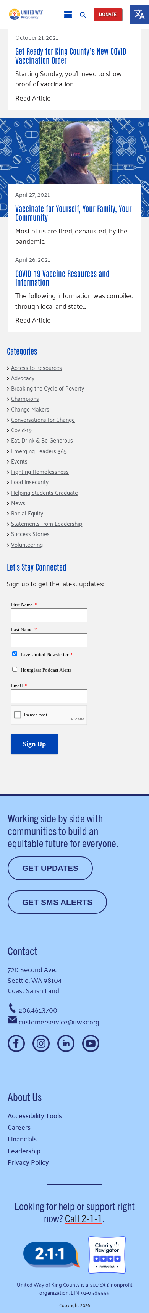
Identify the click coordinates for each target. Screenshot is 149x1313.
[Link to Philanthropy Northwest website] (51, 1255)
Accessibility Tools (35, 1115)
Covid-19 (21, 429)
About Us (25, 1096)
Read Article (33, 97)
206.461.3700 (38, 1009)
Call (83, 1217)
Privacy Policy (28, 1162)
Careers (19, 1126)
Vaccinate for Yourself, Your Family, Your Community (73, 212)
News (18, 502)
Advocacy (22, 377)
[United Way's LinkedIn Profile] (65, 1043)
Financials (22, 1138)
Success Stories (30, 533)
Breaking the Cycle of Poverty (47, 388)
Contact (22, 950)
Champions (25, 398)
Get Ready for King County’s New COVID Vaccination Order (70, 55)
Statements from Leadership (46, 523)
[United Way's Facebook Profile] (16, 1043)
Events (19, 460)
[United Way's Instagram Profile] (41, 1043)
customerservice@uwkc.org (59, 1021)
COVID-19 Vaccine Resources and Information (62, 277)
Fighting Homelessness (40, 471)
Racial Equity (27, 512)
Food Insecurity (30, 481)
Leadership (24, 1150)
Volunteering (27, 544)
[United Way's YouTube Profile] (90, 1043)
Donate (108, 14)
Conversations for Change (43, 419)
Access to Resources (36, 367)
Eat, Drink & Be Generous (42, 439)
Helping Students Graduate (44, 492)
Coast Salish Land (33, 990)
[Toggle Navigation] (68, 14)
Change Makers (30, 409)
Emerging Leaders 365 (39, 450)
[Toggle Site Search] (82, 14)
